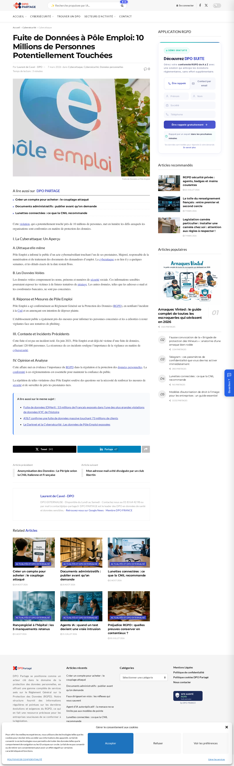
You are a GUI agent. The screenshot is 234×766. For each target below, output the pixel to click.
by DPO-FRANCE (188, 703)
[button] (227, 727)
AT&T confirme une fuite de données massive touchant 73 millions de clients (70, 418)
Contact (125, 16)
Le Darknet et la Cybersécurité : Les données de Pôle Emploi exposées (66, 424)
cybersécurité (20, 350)
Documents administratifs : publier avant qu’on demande (56, 206)
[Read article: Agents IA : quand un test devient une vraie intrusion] (81, 606)
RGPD (117, 306)
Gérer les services (216, 759)
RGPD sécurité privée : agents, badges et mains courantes (200, 181)
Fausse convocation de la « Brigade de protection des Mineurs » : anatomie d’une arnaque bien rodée (195, 341)
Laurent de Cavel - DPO (29, 67)
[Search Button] (123, 5)
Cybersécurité (40, 16)
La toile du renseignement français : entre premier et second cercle (201, 202)
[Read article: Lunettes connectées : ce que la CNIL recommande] (129, 552)
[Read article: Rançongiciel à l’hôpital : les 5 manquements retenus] (34, 606)
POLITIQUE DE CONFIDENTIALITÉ (24, 759)
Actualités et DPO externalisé (33, 564)
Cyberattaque (45, 27)
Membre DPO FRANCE (119, 510)
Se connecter (186, 5)
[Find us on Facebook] (200, 5)
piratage (82, 284)
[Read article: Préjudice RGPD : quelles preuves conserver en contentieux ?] (129, 606)
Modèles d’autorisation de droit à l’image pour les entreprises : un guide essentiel (194, 393)
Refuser (158, 743)
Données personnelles (111, 67)
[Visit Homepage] (27, 5)
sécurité (94, 279)
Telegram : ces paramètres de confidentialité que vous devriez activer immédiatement (193, 360)
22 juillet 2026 (191, 189)
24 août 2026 (21, 584)
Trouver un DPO (68, 16)
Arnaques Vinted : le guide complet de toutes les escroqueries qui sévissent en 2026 (180, 315)
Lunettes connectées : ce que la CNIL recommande (51, 213)
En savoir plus (189, 147)
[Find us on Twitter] (206, 5)
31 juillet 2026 (69, 634)
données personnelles (130, 367)
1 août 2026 (20, 634)
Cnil (20, 310)
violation (25, 224)
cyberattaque (106, 259)
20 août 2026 (68, 584)
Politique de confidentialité (188, 672)
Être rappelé (179, 83)
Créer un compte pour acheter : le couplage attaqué (52, 199)
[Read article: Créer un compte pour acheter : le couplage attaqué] (34, 552)
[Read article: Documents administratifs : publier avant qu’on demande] (81, 552)
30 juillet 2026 (117, 638)
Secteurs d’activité (98, 16)
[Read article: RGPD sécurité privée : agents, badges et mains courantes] (169, 183)
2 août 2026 (116, 580)
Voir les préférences (206, 743)
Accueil (18, 16)
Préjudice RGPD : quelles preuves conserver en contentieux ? (126, 629)
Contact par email (204, 83)
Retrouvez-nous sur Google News (85, 510)
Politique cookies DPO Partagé (190, 677)
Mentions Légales (183, 667)
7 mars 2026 (54, 67)
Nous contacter (182, 682)
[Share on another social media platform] (146, 449)
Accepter (110, 743)
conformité (19, 372)
